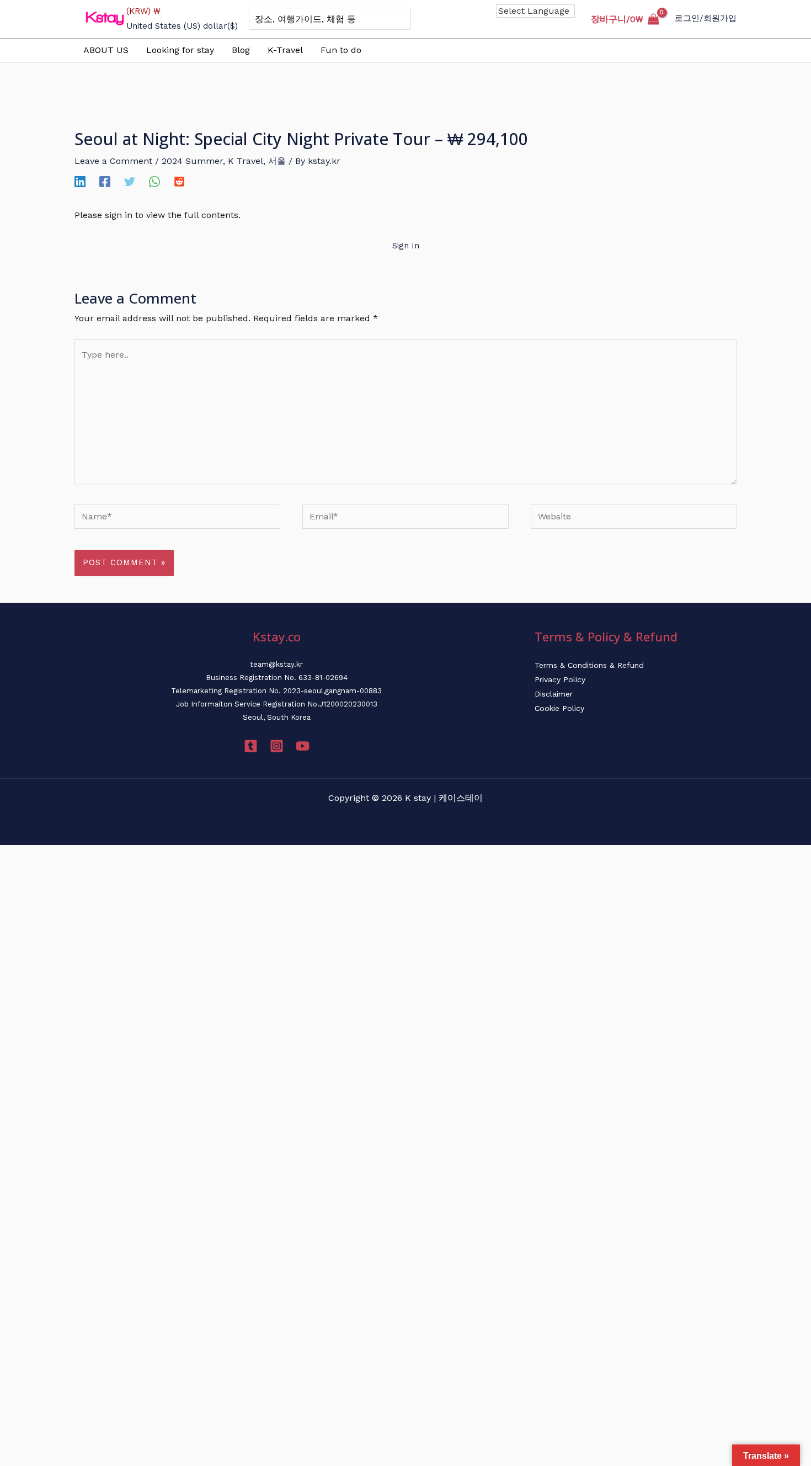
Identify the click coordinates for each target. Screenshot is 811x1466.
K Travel (245, 161)
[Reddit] (179, 181)
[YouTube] (303, 746)
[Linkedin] (80, 181)
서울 (277, 161)
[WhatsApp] (154, 181)
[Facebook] (104, 181)
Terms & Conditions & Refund (589, 665)
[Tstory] (251, 746)
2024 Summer (192, 161)
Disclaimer (554, 693)
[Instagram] (277, 746)
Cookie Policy (559, 708)
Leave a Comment (113, 161)
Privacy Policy (560, 679)
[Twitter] (129, 181)
